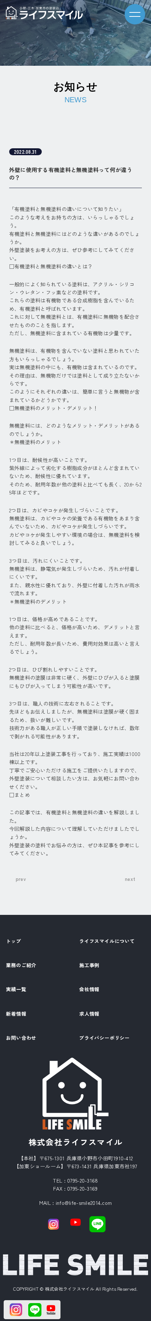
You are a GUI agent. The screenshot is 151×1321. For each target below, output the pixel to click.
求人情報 (89, 1014)
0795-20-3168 (82, 1180)
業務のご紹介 (21, 966)
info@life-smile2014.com (84, 1202)
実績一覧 (16, 990)
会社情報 (89, 990)
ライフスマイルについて (107, 941)
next (130, 878)
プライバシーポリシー (104, 1038)
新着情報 (16, 1014)
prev (21, 878)
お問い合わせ (21, 1038)
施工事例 (89, 966)
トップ (13, 941)
